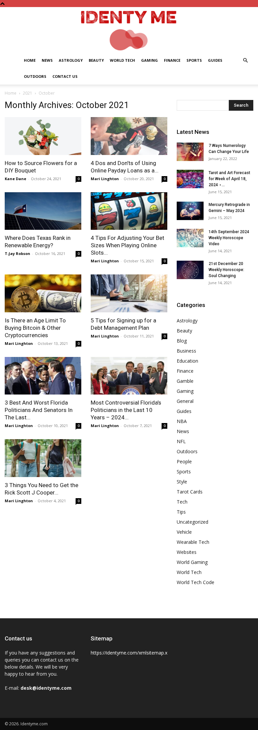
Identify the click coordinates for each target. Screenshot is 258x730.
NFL (181, 441)
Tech (182, 502)
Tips (181, 512)
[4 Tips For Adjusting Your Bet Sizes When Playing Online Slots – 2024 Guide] (129, 211)
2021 (27, 93)
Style (182, 481)
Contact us (65, 76)
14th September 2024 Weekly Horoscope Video (229, 237)
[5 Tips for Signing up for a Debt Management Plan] (129, 293)
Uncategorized (192, 522)
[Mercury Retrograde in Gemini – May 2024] (190, 211)
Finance (172, 60)
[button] (245, 60)
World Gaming (192, 562)
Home (30, 60)
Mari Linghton (105, 178)
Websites (187, 552)
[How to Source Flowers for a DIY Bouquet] (43, 136)
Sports (194, 60)
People (184, 461)
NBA (182, 421)
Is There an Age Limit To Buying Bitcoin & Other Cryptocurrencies (35, 327)
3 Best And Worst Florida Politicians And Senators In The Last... (39, 410)
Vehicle (184, 532)
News (47, 60)
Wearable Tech (193, 542)
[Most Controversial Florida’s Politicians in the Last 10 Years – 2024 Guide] (129, 376)
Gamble (185, 381)
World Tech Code (195, 582)
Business (186, 351)
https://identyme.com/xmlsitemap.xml (132, 652)
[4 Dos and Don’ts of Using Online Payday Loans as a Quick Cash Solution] (129, 136)
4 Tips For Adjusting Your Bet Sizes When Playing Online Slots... (127, 245)
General (185, 401)
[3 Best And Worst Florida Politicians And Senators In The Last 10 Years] (43, 376)
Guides (215, 60)
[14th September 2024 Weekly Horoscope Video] (190, 238)
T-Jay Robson (17, 253)
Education (187, 361)
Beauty (96, 60)
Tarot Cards (190, 491)
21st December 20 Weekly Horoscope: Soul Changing (226, 269)
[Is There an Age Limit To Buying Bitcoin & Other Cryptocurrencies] (43, 293)
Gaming (149, 60)
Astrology (71, 60)
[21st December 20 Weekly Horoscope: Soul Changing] (190, 270)
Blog (182, 340)
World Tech (122, 60)
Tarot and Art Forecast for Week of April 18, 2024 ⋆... (229, 178)
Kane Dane (15, 178)
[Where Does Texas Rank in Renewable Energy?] (43, 211)
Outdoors (35, 76)
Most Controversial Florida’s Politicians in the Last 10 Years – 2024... (126, 410)
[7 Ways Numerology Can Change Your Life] (190, 152)
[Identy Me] (129, 29)
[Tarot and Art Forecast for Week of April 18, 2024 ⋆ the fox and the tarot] (190, 179)
